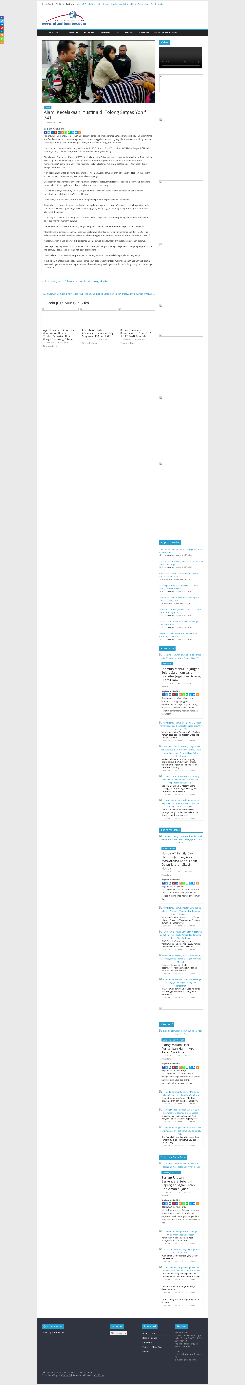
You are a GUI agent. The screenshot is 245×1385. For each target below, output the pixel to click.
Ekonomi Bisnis (169, 848)
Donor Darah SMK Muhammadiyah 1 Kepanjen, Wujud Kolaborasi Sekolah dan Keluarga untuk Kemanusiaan (180, 812)
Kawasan (73, 32)
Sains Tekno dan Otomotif (173, 1040)
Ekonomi (89, 32)
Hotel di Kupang (149, 1338)
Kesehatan (145, 32)
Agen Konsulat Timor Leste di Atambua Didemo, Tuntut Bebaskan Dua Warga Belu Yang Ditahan (59, 334)
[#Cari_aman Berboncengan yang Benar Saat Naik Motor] (180, 1249)
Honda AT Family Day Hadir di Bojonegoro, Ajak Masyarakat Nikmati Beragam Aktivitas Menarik (179, 968)
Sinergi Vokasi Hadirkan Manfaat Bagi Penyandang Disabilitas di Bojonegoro (179, 1117)
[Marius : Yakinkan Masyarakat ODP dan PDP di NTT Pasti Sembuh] (136, 309)
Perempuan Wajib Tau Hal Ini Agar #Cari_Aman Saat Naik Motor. (177, 1239)
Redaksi (145, 1351)
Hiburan (129, 32)
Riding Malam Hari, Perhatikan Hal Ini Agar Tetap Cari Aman (178, 1048)
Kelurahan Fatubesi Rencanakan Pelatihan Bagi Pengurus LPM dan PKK (97, 333)
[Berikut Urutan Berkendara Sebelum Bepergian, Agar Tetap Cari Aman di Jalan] (181, 1163)
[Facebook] (45, 132)
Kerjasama (147, 1342)
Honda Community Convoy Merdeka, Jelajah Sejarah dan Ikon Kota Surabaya (179, 1099)
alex (60, 122)
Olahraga (105, 32)
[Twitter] (48, 132)
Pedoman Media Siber (165, 32)
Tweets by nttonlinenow (53, 1332)
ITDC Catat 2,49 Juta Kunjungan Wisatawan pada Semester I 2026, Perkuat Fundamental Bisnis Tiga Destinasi (180, 944)
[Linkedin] (52, 132)
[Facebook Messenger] (76, 132)
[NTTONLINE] (44, 32)
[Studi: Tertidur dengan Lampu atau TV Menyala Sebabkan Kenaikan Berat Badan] (180, 1267)
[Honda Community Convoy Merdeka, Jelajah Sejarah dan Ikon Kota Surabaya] (180, 1092)
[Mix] (62, 132)
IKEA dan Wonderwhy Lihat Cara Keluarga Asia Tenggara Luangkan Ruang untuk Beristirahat (180, 991)
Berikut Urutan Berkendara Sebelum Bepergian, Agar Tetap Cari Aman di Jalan (178, 1183)
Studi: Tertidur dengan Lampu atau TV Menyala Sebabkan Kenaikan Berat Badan (180, 1275)
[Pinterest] (55, 132)
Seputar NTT (56, 32)
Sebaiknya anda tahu (171, 1172)
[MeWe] (59, 132)
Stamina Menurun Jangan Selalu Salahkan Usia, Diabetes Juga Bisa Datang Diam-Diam (181, 674)
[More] (79, 132)
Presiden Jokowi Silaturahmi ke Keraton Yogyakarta (75, 281)
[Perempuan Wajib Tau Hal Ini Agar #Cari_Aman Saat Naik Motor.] (180, 1231)
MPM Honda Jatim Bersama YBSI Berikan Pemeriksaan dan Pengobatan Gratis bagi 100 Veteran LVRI (180, 735)
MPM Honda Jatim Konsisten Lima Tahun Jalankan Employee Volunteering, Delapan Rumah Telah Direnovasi (180, 920)
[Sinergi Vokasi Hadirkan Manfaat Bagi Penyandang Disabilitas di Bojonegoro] (180, 1109)
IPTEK (116, 32)
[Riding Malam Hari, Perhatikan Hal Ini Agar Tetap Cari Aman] (181, 1030)
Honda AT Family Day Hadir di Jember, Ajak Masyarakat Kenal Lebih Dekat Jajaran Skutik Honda (119, 4)
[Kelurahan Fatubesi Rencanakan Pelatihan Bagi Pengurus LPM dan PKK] (98, 309)
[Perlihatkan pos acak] (200, 33)
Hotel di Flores (149, 1333)
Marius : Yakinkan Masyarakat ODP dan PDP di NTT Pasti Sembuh (135, 333)
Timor (47, 107)
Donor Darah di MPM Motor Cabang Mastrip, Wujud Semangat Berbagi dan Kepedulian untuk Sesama (179, 788)
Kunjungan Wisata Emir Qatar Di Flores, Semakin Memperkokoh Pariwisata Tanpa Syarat (99, 293)
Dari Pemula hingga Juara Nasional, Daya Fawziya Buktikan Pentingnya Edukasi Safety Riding (180, 1140)
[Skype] (72, 132)
